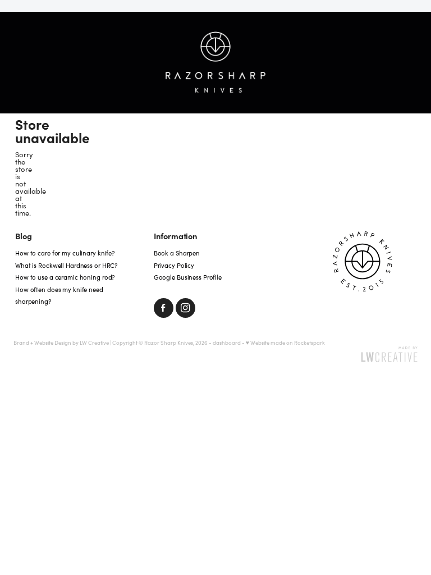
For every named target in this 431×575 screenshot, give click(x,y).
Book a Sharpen (177, 253)
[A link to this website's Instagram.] (185, 308)
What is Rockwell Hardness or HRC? (66, 265)
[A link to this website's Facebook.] (163, 308)
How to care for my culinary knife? (64, 253)
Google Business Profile (188, 277)
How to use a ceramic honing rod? (64, 277)
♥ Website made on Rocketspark (285, 342)
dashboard (227, 342)
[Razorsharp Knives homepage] (215, 63)
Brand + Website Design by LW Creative (61, 342)
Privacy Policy (174, 265)
